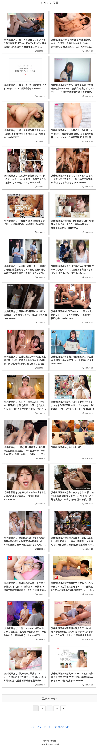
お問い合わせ (62, 726)
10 (56, 708)
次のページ (49, 698)
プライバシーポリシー (41, 726)
